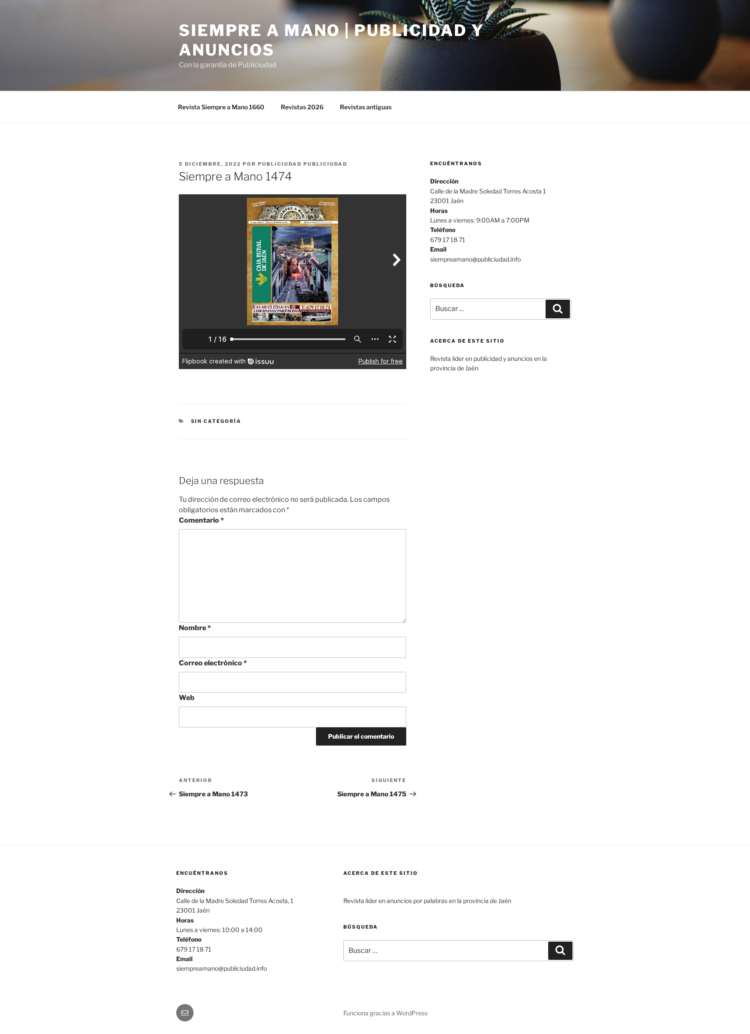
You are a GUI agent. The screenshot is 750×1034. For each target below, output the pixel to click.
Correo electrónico (213, 663)
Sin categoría (216, 421)
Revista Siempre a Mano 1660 (221, 107)
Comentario (201, 520)
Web (186, 698)
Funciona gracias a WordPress (385, 1013)
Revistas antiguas (365, 107)
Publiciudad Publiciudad (302, 164)
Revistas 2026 (302, 107)
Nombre (195, 628)
